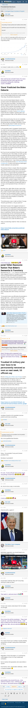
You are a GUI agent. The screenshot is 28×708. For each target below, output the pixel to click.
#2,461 (25, 19)
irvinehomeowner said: (7, 432)
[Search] (26, 1)
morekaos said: (5, 338)
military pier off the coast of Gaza (13, 377)
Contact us (3, 702)
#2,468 (25, 450)
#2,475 (25, 591)
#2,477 (25, 616)
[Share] (23, 19)
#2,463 (25, 76)
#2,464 (25, 260)
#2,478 (25, 638)
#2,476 (25, 603)
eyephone (4, 9)
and (7, 441)
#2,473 (25, 549)
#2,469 (25, 470)
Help (23, 702)
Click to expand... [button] (14, 34)
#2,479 (25, 653)
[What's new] (23, 1)
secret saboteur (21, 111)
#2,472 (25, 507)
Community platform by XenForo (13, 706)
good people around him (15, 125)
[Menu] (2, 1)
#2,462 (25, 64)
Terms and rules (10, 702)
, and (11, 326)
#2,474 (25, 578)
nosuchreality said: (6, 22)
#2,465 (25, 335)
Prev (8, 686)
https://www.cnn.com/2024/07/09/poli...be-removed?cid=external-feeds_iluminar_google (14, 402)
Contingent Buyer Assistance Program (14, 11)
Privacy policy (18, 702)
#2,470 (25, 483)
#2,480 (25, 677)
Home (2, 704)
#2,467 (25, 429)
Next (19, 686)
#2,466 (25, 413)
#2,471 (25, 495)
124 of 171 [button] (14, 686)
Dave (6, 163)
